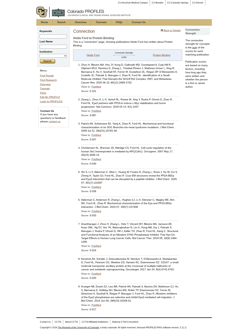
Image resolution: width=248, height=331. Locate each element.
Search (61, 22)
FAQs (119, 22)
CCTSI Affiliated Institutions (95, 322)
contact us (54, 121)
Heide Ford (93, 55)
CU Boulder (157, 2)
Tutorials (101, 22)
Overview (80, 22)
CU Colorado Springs (177, 2)
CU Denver (197, 2)
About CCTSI (71, 322)
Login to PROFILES (51, 101)
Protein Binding (161, 55)
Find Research (48, 80)
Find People (47, 75)
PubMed (96, 86)
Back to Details (172, 30)
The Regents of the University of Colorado (78, 327)
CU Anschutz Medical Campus (133, 2)
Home (44, 22)
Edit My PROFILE (50, 97)
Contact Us (139, 22)
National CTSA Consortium (125, 322)
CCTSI (58, 322)
